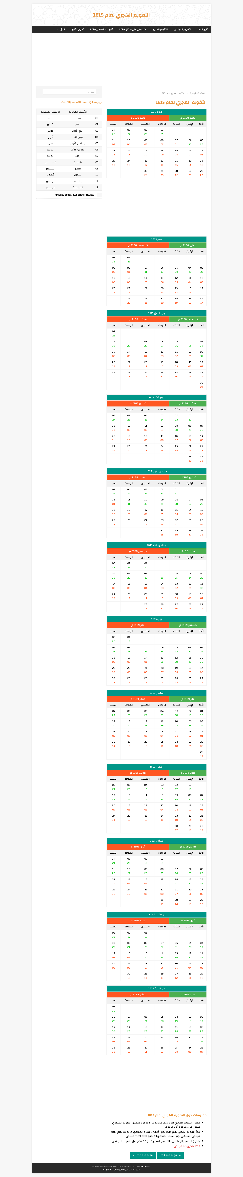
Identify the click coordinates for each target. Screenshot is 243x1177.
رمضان (78, 168)
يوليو (50, 155)
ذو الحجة (77, 187)
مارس (50, 130)
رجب (77, 155)
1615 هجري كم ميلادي (187, 1146)
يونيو (50, 149)
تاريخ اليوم (202, 29)
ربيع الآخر (78, 137)
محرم (78, 118)
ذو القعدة (77, 181)
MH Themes (146, 1166)
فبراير (50, 124)
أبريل (50, 137)
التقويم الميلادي (182, 29)
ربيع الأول (77, 130)
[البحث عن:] (69, 92)
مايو (50, 143)
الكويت (116, 1169)
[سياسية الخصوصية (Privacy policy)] (99, 195)
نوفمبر (50, 181)
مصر (122, 1169)
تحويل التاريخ (77, 29)
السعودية (107, 1169)
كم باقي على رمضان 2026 (132, 29)
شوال (77, 174)
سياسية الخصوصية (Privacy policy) (74, 194)
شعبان (78, 162)
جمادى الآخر (78, 149)
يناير (50, 118)
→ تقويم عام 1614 (170, 1155)
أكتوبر (50, 174)
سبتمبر (50, 168)
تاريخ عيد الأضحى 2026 (101, 29)
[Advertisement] (156, 62)
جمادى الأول (77, 143)
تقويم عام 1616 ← (143, 1155)
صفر (77, 124)
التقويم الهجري (160, 29)
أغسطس (50, 162)
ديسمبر (50, 187)
